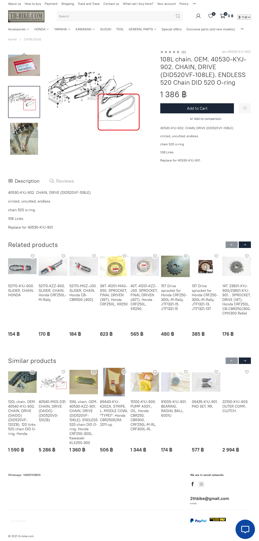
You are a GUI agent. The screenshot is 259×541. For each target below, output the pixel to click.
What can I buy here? (138, 4)
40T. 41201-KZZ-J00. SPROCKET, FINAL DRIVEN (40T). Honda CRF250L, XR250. (144, 297)
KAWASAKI (83, 29)
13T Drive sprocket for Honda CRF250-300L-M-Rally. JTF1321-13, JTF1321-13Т (205, 297)
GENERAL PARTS (141, 29)
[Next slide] (146, 103)
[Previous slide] (24, 54)
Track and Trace (89, 4)
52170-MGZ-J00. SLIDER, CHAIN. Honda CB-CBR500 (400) (83, 293)
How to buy (33, 4)
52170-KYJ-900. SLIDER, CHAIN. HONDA (21, 290)
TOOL (120, 29)
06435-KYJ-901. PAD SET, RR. (205, 404)
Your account (166, 4)
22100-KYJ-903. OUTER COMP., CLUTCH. (235, 406)
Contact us (111, 4)
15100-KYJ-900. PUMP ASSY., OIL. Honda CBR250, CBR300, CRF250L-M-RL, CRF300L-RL (143, 415)
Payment (51, 4)
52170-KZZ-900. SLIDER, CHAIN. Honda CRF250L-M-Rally (52, 293)
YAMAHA (60, 29)
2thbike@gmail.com (209, 498)
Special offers (172, 29)
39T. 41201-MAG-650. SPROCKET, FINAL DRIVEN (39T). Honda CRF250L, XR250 (114, 295)
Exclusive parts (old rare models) (211, 29)
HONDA (39, 29)
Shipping (67, 4)
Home (12, 39)
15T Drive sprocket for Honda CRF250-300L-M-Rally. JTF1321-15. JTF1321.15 (174, 297)
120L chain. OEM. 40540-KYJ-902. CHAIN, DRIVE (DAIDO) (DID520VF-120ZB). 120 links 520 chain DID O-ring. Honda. (22, 418)
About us (14, 4)
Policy (183, 4)
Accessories (17, 29)
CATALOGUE (32, 39)
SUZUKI (105, 29)
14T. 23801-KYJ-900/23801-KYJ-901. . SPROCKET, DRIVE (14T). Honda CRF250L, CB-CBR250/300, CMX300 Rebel (236, 299)
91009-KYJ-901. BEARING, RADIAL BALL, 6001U (174, 409)
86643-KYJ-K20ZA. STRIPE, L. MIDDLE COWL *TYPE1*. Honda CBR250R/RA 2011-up (114, 413)
